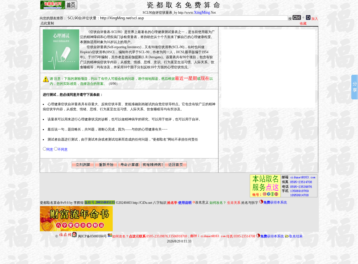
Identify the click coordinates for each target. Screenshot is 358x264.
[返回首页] (175, 167)
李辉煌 (79, 202)
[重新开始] (106, 167)
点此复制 (47, 23)
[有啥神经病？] (152, 167)
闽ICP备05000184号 (92, 236)
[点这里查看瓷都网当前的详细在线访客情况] (68, 236)
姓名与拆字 (249, 202)
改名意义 (202, 202)
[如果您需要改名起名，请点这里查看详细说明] (282, 197)
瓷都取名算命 (50, 202)
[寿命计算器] (129, 167)
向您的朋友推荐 (51, 18)
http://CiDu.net (142, 202)
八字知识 (159, 202)
